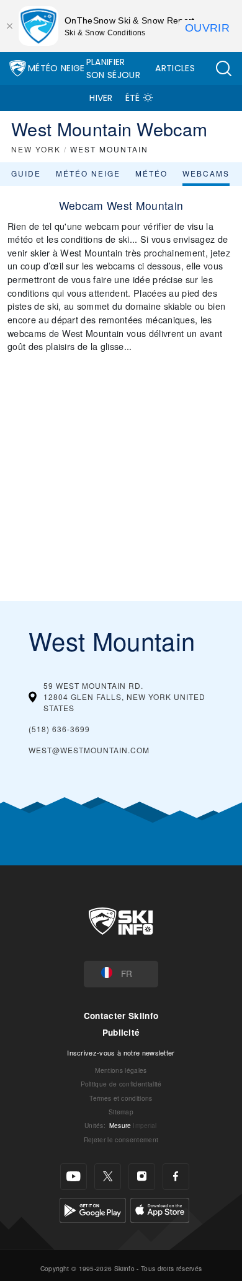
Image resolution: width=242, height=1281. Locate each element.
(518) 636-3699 (59, 729)
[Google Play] (93, 1208)
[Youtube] (73, 1176)
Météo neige (88, 173)
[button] (223, 68)
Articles (175, 68)
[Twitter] (107, 1176)
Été (132, 98)
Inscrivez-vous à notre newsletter (121, 1052)
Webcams (206, 173)
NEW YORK (36, 149)
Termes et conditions (120, 1098)
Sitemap (121, 1111)
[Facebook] (176, 1176)
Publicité (121, 1032)
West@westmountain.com (89, 750)
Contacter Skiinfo (121, 1015)
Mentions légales (120, 1070)
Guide (26, 173)
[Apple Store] (159, 1208)
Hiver (101, 98)
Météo (151, 173)
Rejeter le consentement (121, 1139)
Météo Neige (56, 68)
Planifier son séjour (113, 68)
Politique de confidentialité (121, 1083)
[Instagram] (141, 1176)
